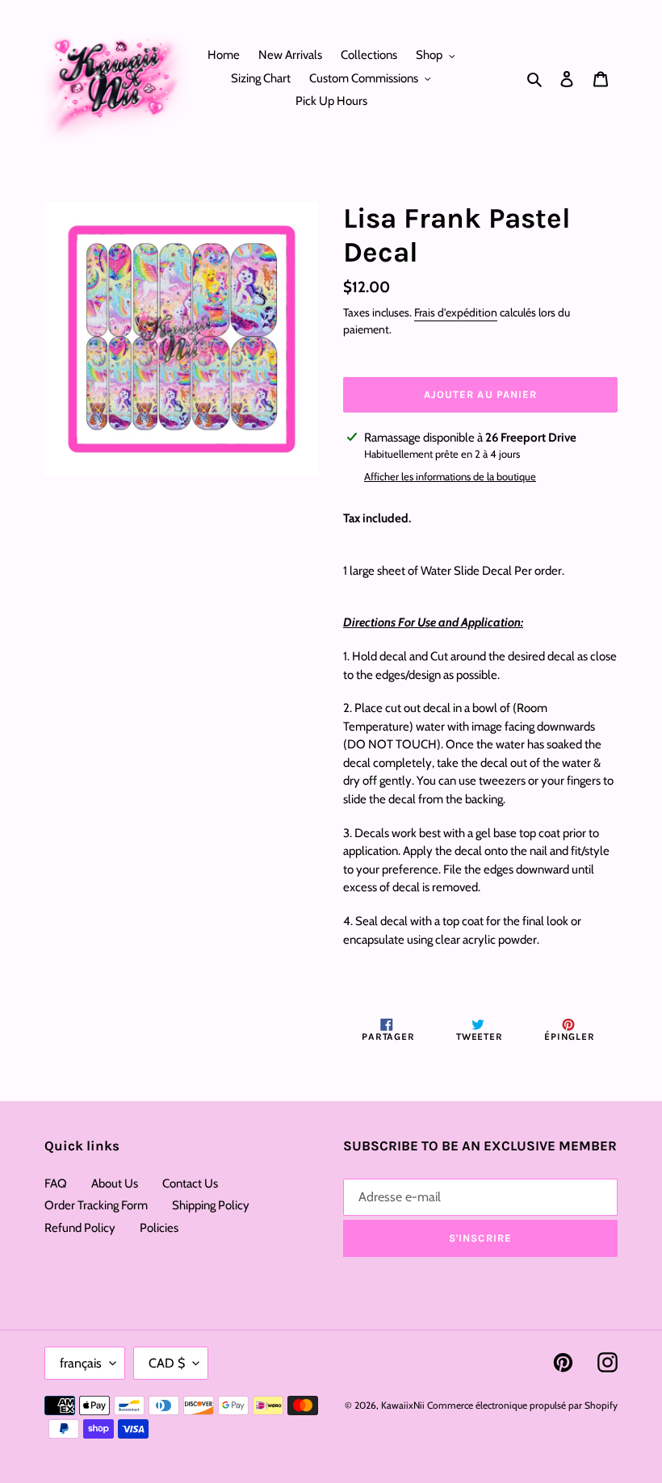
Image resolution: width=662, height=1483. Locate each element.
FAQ (55, 1183)
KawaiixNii (403, 1405)
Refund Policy (79, 1228)
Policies (159, 1228)
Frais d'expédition (455, 312)
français (81, 1363)
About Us (114, 1183)
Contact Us (190, 1183)
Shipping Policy (210, 1205)
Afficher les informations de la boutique (450, 476)
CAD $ (167, 1363)
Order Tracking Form (96, 1205)
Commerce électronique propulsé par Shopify (522, 1405)
